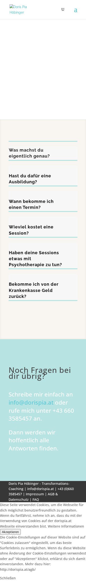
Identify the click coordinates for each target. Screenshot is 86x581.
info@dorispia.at (31, 402)
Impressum (35, 494)
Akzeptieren (10, 532)
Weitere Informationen (66, 526)
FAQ (35, 499)
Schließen (8, 578)
